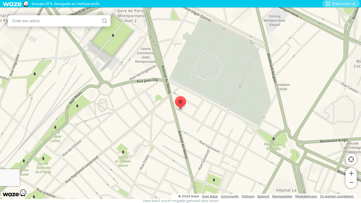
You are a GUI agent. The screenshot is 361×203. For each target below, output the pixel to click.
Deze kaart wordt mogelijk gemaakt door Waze (180, 201)
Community (230, 196)
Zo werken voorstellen (337, 196)
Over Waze (210, 196)
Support (263, 196)
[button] (351, 173)
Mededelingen (306, 196)
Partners (248, 196)
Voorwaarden (282, 196)
